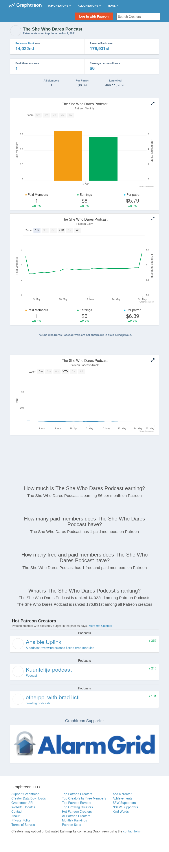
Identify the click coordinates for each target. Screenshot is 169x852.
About (15, 816)
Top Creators (58, 5)
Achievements (122, 798)
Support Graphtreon (25, 794)
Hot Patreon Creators (77, 811)
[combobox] (138, 16)
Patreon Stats (71, 824)
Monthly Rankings (74, 820)
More (112, 5)
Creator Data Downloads (28, 798)
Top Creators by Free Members (84, 798)
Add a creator (122, 794)
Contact (16, 811)
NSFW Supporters (125, 807)
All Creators (88, 5)
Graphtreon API (22, 802)
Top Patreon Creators (77, 794)
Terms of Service (23, 824)
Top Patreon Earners (76, 802)
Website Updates (23, 807)
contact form (132, 831)
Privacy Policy (21, 820)
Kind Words (121, 811)
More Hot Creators (100, 625)
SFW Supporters (124, 802)
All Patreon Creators (76, 816)
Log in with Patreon (94, 16)
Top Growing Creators (77, 807)
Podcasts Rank (25, 43)
